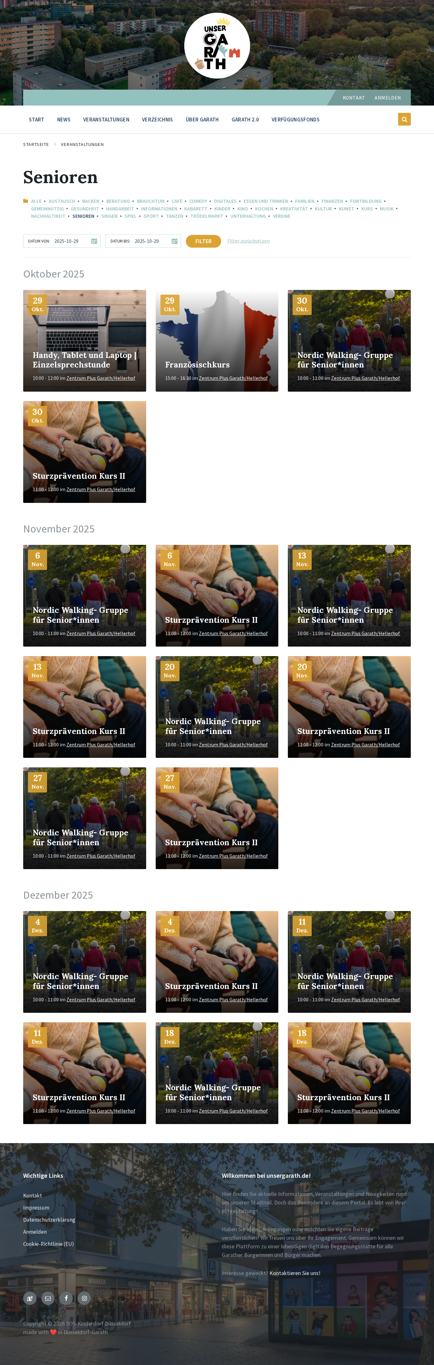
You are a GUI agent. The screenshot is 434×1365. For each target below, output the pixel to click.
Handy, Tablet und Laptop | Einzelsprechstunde (84, 360)
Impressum (36, 1207)
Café (177, 201)
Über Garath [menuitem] (202, 119)
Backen (90, 201)
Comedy (198, 201)
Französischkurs (197, 365)
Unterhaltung (248, 216)
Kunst (346, 209)
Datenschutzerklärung (49, 1219)
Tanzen (174, 216)
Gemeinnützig (47, 209)
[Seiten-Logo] (217, 76)
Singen (109, 216)
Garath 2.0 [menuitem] (245, 119)
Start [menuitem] (36, 119)
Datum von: (39, 241)
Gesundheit (85, 209)
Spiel (131, 216)
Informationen (159, 209)
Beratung (118, 201)
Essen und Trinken (266, 201)
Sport (151, 216)
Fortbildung (366, 201)
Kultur (323, 209)
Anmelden (388, 98)
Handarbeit (120, 209)
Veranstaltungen (82, 144)
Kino (242, 209)
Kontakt (354, 98)
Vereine (281, 216)
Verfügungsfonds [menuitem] (296, 119)
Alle (36, 201)
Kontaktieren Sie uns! (295, 1273)
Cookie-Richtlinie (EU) (48, 1243)
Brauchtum (151, 201)
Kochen (264, 209)
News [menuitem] (64, 119)
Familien (305, 201)
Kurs (367, 209)
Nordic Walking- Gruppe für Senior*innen (345, 360)
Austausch (62, 201)
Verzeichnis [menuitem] (157, 119)
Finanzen (332, 201)
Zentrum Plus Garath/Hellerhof (100, 378)
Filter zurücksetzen (248, 241)
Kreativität (294, 209)
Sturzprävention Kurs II (79, 476)
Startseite (36, 144)
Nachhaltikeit (48, 216)
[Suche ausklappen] (404, 119)
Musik (387, 209)
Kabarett (195, 209)
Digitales (225, 201)
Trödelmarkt (206, 216)
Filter (203, 241)
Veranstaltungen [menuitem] (106, 119)
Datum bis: (120, 241)
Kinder (222, 209)
